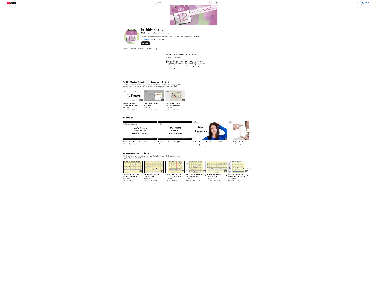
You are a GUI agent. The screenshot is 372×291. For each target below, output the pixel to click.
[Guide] (3, 3)
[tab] (126, 48)
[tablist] (186, 48)
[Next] (249, 130)
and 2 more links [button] (159, 39)
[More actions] (142, 104)
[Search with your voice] (217, 3)
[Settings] (357, 3)
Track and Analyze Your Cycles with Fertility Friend (182, 54)
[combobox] (182, 3)
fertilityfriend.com (148, 39)
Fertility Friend (126, 107)
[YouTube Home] (11, 2)
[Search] (210, 3)
